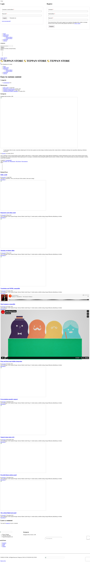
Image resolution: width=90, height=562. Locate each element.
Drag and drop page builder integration (11, 361)
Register (51, 26)
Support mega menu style (7, 437)
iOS (8, 161)
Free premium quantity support (9, 399)
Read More (3, 179)
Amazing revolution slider (8, 90)
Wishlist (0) (3, 59)
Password (4, 13)
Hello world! (5, 87)
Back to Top (3, 560)
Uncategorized (6, 82)
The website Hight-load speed (8, 513)
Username (50, 9)
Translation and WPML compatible (10, 91)
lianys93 (4, 153)
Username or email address (8, 9)
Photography (12, 161)
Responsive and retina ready (9, 88)
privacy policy (77, 23)
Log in (4, 18)
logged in (8, 523)
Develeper (5, 161)
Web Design (18, 161)
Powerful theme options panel (9, 475)
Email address (51, 13)
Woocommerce (24, 161)
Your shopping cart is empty (6, 64)
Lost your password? (6, 21)
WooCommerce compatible (8, 304)
